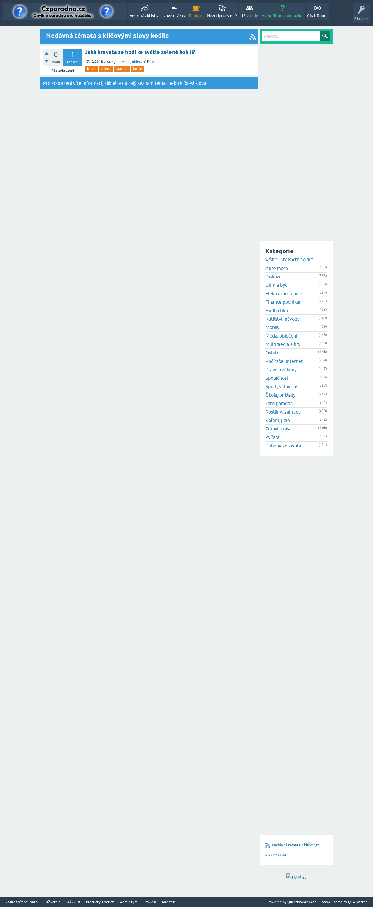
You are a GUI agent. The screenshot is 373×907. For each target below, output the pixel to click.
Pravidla (149, 902)
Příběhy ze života (283, 445)
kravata (121, 69)
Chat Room (317, 15)
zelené (105, 69)
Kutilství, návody (282, 318)
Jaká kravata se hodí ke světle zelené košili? (140, 52)
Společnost (276, 378)
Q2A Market (357, 902)
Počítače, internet (284, 361)
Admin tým (128, 902)
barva (91, 69)
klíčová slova (193, 83)
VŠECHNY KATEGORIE (289, 259)
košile (137, 69)
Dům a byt (276, 285)
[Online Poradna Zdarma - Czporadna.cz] (65, 11)
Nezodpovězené (222, 15)
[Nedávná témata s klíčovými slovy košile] (252, 36)
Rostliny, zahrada (283, 411)
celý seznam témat (147, 83)
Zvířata (272, 437)
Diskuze (273, 276)
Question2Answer (301, 902)
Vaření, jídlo (277, 420)
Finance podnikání (284, 302)
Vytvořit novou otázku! (283, 15)
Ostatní (273, 352)
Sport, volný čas (281, 386)
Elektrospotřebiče (283, 293)
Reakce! (196, 15)
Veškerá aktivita (144, 15)
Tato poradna (279, 403)
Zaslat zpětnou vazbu (23, 902)
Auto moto (276, 268)
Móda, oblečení (134, 62)
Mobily (272, 327)
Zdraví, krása (278, 428)
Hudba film (276, 310)
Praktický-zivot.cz (100, 902)
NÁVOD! (73, 902)
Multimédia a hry (282, 344)
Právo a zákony (281, 369)
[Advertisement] (296, 132)
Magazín (168, 902)
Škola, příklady (280, 395)
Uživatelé (249, 15)
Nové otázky (174, 15)
